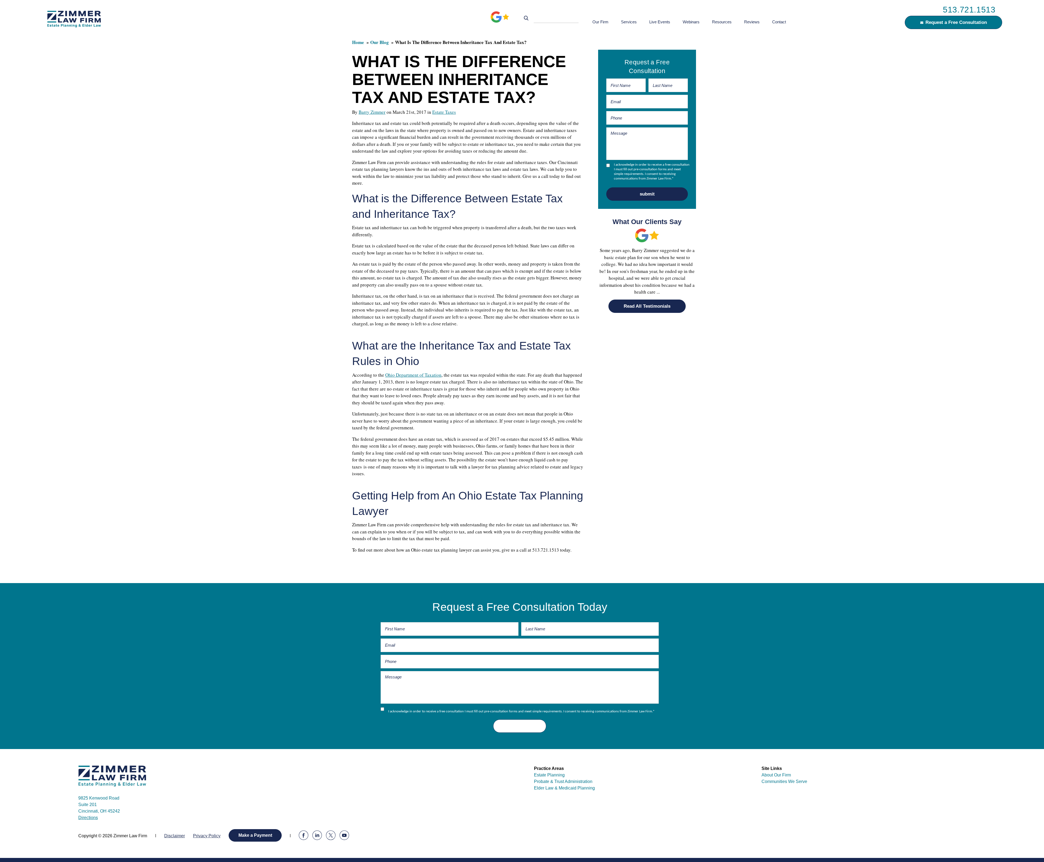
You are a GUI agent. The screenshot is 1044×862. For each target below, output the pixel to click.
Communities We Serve (784, 781)
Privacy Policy (206, 835)
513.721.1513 (969, 9)
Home (358, 42)
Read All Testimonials (647, 306)
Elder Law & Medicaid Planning (564, 788)
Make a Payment (255, 835)
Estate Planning (549, 775)
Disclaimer (174, 835)
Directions (88, 817)
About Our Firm (776, 775)
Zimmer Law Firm (77, 18)
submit (647, 194)
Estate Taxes (444, 112)
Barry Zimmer (372, 112)
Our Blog (379, 42)
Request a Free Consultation (956, 22)
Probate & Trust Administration (563, 781)
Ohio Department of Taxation (413, 375)
